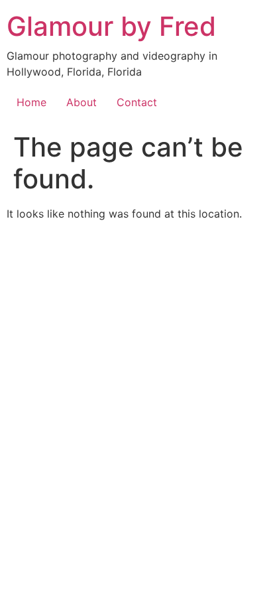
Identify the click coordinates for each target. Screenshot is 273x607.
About (81, 102)
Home (31, 102)
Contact (137, 102)
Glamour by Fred (111, 26)
